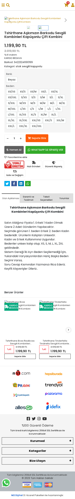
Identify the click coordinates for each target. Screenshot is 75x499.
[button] (9, 20)
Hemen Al (15, 150)
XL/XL (11, 120)
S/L (51, 97)
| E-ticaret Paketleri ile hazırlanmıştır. (37, 495)
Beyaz (12, 79)
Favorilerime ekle (17, 157)
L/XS (22, 109)
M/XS (23, 103)
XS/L (43, 91)
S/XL (60, 97)
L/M (41, 109)
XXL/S (48, 120)
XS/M (33, 91)
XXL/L (11, 126)
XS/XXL (12, 97)
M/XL (62, 103)
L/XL (58, 109)
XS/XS (11, 91)
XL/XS (22, 114)
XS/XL (54, 91)
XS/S (22, 91)
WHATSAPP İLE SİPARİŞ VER (47, 150)
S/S (33, 97)
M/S (33, 103)
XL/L (53, 114)
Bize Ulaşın (37, 461)
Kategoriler (37, 451)
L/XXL (11, 114)
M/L (52, 103)
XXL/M (60, 120)
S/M (42, 97)
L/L (49, 109)
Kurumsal (37, 441)
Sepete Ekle (39, 138)
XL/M (44, 114)
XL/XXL (23, 120)
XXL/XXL (37, 126)
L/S (32, 109)
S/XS (24, 97)
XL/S (33, 114)
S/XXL (11, 103)
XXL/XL (23, 126)
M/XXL (12, 109)
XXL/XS (36, 120)
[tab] (11, 198)
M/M (42, 103)
